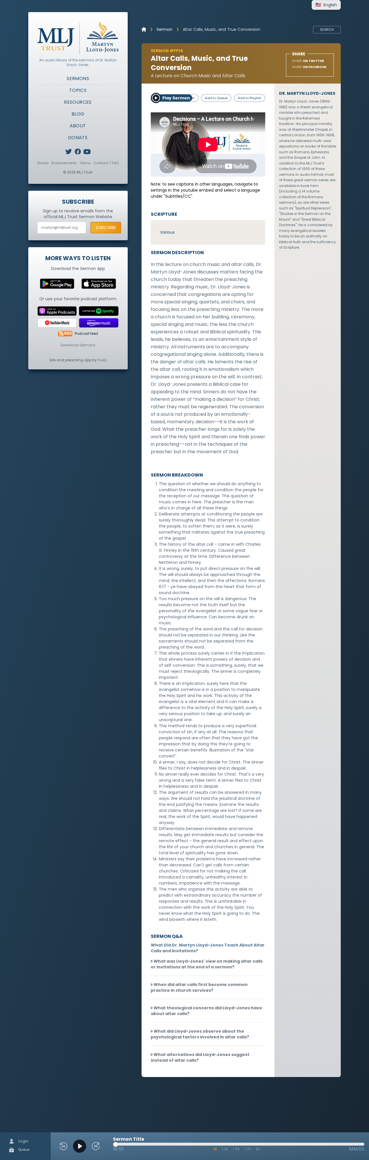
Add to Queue (216, 98)
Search (327, 29)
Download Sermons (78, 345)
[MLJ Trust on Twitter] (68, 151)
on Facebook (309, 67)
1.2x (225, 1148)
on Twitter (308, 60)
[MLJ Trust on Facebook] (77, 151)
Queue (23, 1149)
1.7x (247, 1148)
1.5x (236, 1148)
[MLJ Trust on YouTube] (87, 151)
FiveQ (102, 360)
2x (258, 1148)
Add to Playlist (249, 98)
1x (215, 1148)
